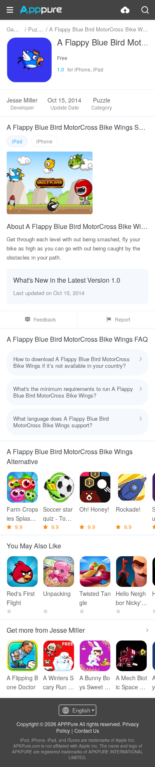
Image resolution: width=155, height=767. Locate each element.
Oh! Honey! (94, 509)
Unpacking (57, 593)
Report (122, 319)
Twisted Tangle (95, 598)
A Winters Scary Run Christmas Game (58, 682)
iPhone (44, 141)
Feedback (44, 319)
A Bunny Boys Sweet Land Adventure (94, 682)
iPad (17, 141)
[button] (10, 10)
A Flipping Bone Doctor (22, 682)
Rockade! (128, 509)
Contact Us (86, 730)
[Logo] (41, 10)
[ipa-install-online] (125, 10)
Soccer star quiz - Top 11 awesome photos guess (58, 514)
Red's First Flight (21, 598)
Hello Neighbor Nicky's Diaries (131, 598)
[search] (145, 10)
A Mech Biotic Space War (131, 682)
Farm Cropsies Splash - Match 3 (22, 514)
